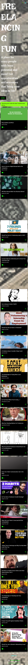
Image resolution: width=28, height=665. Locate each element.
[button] (25, 127)
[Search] (23, 2)
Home (3, 98)
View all (3, 105)
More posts (14, 655)
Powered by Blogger (15, 660)
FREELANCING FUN (10, 27)
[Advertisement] (14, 140)
